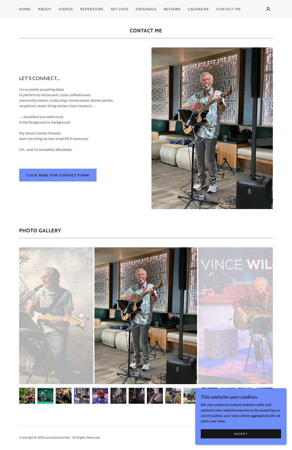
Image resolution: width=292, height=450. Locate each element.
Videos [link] (66, 9)
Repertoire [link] (92, 9)
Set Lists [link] (119, 9)
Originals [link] (146, 9)
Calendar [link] (198, 9)
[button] (268, 9)
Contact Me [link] (228, 9)
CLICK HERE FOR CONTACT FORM (57, 175)
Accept (240, 433)
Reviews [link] (172, 9)
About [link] (44, 9)
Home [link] (25, 9)
